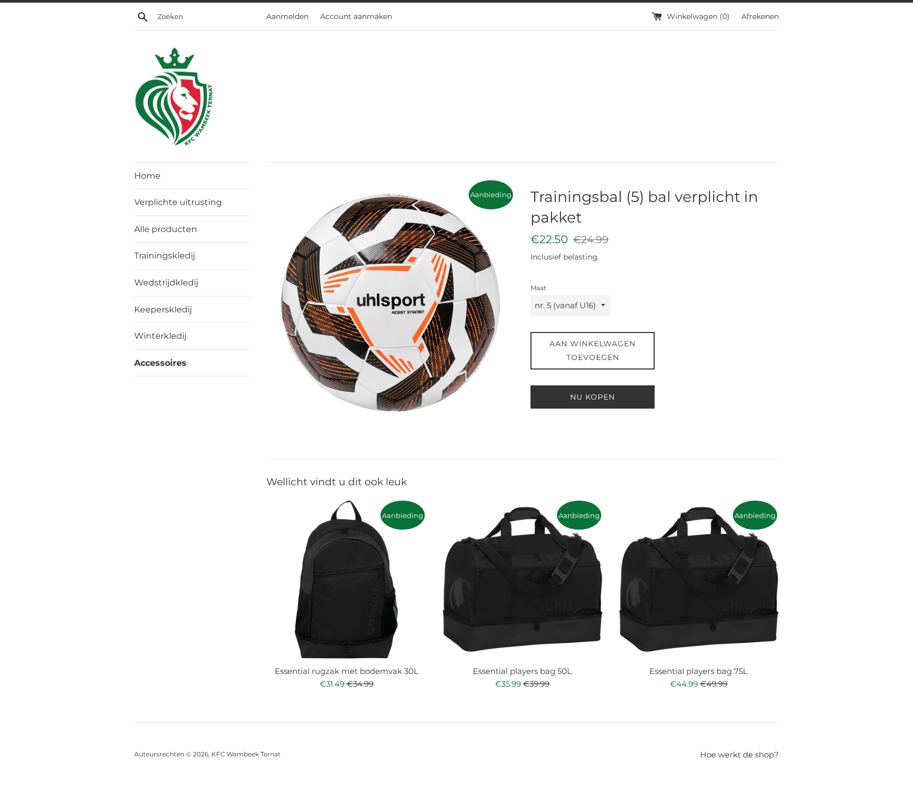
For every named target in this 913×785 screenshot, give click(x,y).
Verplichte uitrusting (178, 202)
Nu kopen (592, 397)
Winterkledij (160, 336)
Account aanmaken (356, 16)
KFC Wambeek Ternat (246, 754)
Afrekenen (760, 16)
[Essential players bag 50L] (522, 579)
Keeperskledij (163, 309)
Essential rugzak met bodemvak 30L (346, 671)
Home (147, 176)
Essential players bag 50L (522, 671)
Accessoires (160, 363)
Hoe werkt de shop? (739, 755)
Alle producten (165, 229)
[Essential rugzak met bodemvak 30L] (346, 579)
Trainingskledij (164, 256)
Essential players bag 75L (698, 671)
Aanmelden (287, 16)
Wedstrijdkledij (166, 283)
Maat (538, 288)
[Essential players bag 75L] (699, 579)
